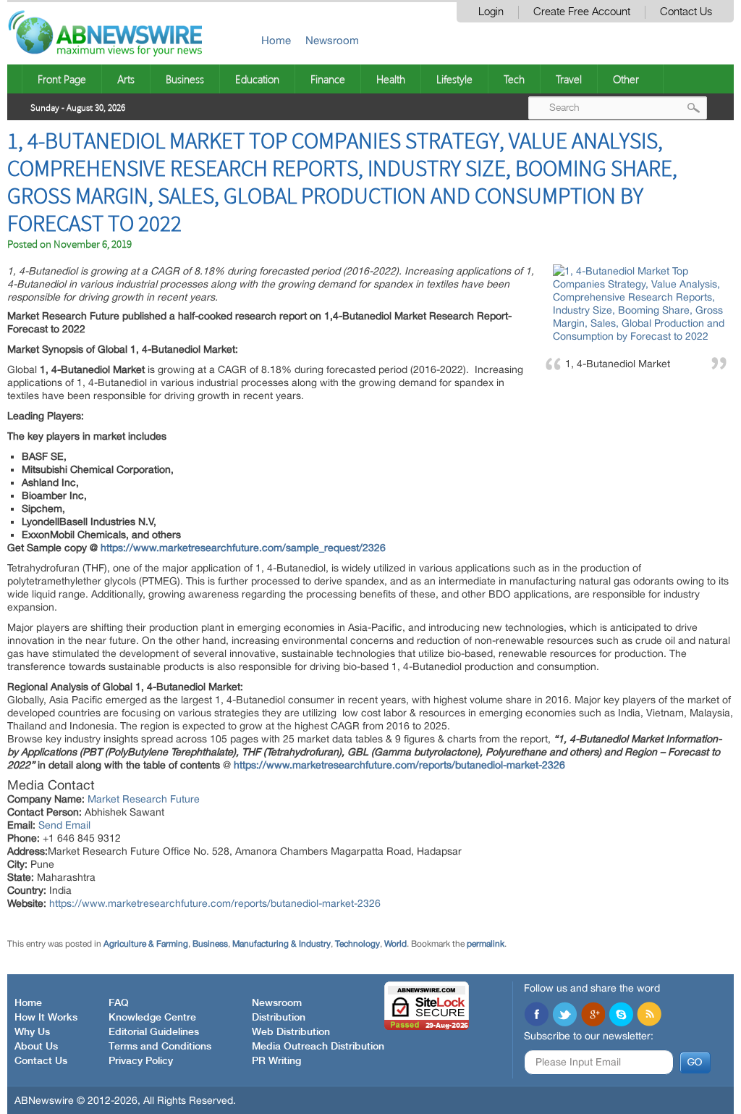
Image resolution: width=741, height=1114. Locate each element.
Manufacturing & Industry (281, 944)
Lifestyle (454, 79)
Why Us (32, 1032)
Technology (357, 944)
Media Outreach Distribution (318, 1047)
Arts (126, 79)
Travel (569, 79)
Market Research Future (144, 799)
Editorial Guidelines (154, 1032)
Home (276, 40)
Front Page (62, 79)
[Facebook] (536, 1015)
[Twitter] (564, 1015)
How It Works (45, 1018)
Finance (327, 79)
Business (185, 79)
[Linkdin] (592, 1015)
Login (491, 12)
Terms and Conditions (160, 1047)
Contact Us (686, 12)
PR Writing (276, 1061)
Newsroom (332, 40)
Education (257, 79)
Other (626, 79)
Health (390, 79)
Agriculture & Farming (145, 944)
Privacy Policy (141, 1061)
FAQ (119, 1003)
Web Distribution (291, 1032)
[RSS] (649, 1015)
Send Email (64, 825)
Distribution (278, 1018)
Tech (514, 79)
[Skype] (621, 1015)
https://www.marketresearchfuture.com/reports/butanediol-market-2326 (215, 903)
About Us (36, 1047)
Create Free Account (581, 12)
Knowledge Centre (152, 1018)
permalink (485, 944)
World (395, 944)
